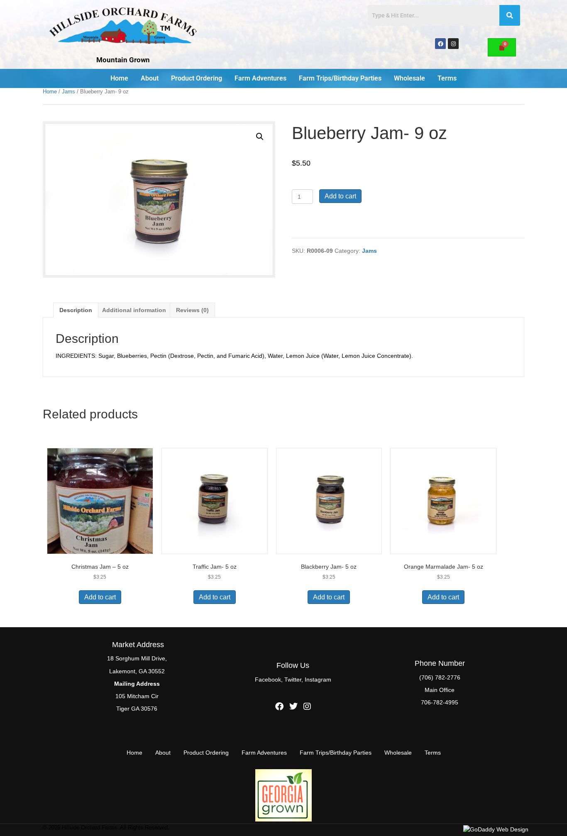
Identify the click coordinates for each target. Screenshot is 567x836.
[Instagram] (453, 43)
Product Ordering (196, 78)
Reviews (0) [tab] (192, 310)
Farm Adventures (260, 78)
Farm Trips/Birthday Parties (340, 78)
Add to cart (340, 196)
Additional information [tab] (134, 310)
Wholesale (409, 78)
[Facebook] (440, 43)
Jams (68, 91)
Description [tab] (75, 310)
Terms (447, 78)
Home (119, 78)
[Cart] (502, 47)
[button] (259, 136)
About (150, 78)
